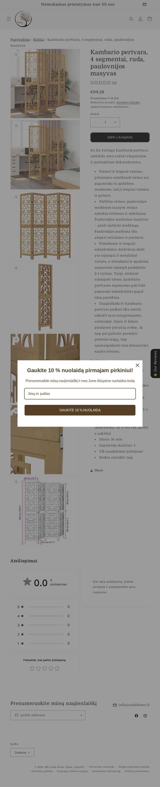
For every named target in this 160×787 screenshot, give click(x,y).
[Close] (137, 365)
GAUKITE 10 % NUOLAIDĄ (80, 410)
